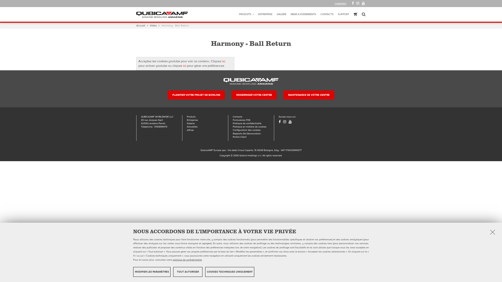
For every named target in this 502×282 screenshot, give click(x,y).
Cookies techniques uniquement (230, 271)
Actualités (192, 126)
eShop (190, 130)
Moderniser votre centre (254, 95)
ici (223, 61)
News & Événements (303, 14)
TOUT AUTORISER (188, 271)
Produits (245, 14)
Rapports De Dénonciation (247, 133)
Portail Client (239, 136)
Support (343, 14)
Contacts (327, 14)
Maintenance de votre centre (309, 95)
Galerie (281, 14)
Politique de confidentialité (247, 123)
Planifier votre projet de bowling (196, 95)
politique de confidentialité (187, 259)
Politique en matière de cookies (249, 126)
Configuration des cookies (247, 130)
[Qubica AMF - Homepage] (162, 14)
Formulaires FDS (241, 120)
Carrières (340, 3)
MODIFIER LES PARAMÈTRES (152, 271)
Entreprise (265, 14)
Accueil (140, 25)
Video (153, 25)
